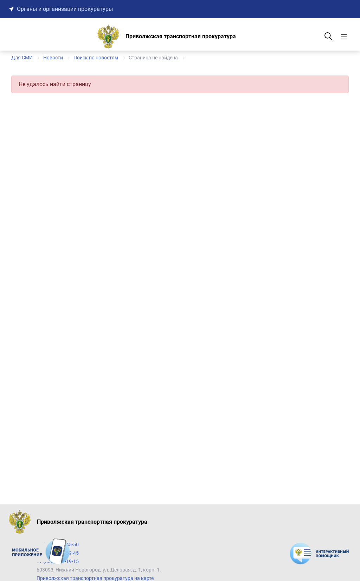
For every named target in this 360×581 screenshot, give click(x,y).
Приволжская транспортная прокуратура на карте (95, 578)
